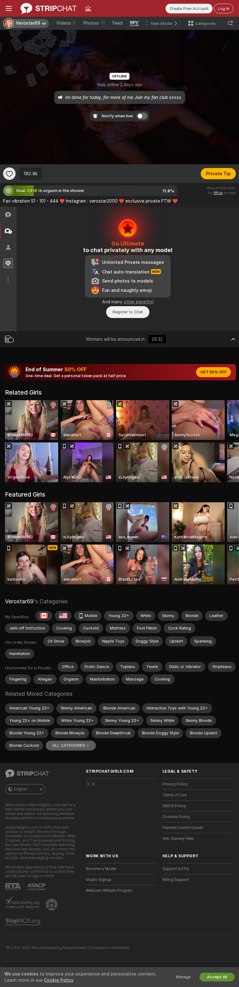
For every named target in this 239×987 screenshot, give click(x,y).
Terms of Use (174, 795)
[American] (63, 616)
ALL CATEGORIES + (70, 745)
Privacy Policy (175, 784)
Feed (117, 23)
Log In (223, 8)
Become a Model (101, 869)
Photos (94, 23)
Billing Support (175, 879)
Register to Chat (128, 312)
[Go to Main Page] (48, 8)
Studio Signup (98, 879)
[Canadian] (43, 616)
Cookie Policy (58, 980)
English (20, 789)
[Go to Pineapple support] (52, 904)
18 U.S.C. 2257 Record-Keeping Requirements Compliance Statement (67, 948)
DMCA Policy (174, 806)
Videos (66, 23)
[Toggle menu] (8, 8)
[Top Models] (88, 8)
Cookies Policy (176, 817)
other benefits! (139, 301)
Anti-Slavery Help (178, 838)
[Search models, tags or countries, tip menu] (230, 23)
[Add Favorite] (9, 173)
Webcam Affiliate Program (109, 890)
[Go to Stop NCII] (23, 922)
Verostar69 (19, 601)
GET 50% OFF (213, 372)
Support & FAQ (175, 869)
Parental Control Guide (182, 828)
